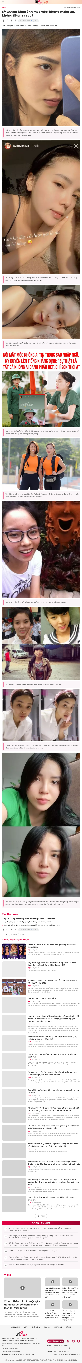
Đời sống (36, 1327)
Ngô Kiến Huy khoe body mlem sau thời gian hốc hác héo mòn (29, 919)
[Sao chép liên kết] (15, 20)
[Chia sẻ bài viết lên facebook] (3, 20)
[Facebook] (68, 1341)
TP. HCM (49, 1352)
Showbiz (15, 1327)
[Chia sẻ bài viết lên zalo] (7, 20)
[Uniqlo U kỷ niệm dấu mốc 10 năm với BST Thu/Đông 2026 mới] (14, 1061)
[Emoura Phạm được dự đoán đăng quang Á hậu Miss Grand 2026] (14, 951)
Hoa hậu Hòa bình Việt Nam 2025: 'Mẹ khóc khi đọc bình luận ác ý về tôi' (52, 1292)
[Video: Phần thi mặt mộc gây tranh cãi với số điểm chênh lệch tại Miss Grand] (22, 1288)
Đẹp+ (4, 7)
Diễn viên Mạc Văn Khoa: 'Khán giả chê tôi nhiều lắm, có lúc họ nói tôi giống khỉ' (70, 1292)
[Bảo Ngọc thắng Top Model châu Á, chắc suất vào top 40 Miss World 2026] (14, 987)
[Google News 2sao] (29, 20)
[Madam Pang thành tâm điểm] (14, 1005)
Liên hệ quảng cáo (55, 1341)
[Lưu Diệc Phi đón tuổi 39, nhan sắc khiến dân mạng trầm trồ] (14, 1204)
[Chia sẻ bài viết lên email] (11, 20)
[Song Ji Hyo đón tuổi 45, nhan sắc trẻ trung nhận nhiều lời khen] (14, 1097)
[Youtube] (73, 1341)
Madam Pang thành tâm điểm (42, 998)
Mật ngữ (58, 1327)
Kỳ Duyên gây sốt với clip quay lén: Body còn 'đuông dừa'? (27, 922)
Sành (68, 1327)
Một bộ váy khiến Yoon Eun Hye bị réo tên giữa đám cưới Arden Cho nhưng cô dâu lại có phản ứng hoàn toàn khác (54, 1182)
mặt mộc (25, 934)
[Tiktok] (78, 1341)
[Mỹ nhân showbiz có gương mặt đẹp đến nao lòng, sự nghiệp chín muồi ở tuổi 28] (14, 1043)
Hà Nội (49, 1345)
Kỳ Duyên (13, 934)
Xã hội (47, 1327)
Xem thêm (41, 1216)
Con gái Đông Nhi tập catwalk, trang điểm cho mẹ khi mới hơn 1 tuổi (32, 925)
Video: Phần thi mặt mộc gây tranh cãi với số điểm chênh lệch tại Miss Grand (22, 1304)
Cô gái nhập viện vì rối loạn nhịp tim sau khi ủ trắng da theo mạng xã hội (69, 1315)
